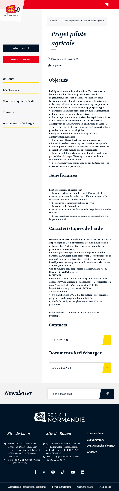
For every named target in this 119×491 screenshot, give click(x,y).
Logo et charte (95, 433)
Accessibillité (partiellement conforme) (27, 486)
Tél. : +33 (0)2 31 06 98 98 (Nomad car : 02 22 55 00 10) (24, 461)
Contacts (8, 112)
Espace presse (95, 439)
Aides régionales (71, 20)
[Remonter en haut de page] (59, 417)
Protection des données (101, 445)
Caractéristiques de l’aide (18, 101)
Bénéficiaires (11, 90)
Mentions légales (85, 486)
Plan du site (105, 486)
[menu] (106, 4)
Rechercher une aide (21, 48)
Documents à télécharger (18, 123)
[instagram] (53, 472)
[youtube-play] (73, 472)
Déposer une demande (20, 59)
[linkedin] (82, 472)
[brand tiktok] (62, 472)
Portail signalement (61, 486)
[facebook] (35, 472)
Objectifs (8, 78)
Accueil (53, 20)
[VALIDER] (107, 394)
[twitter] (44, 472)
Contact (92, 452)
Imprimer (57, 65)
